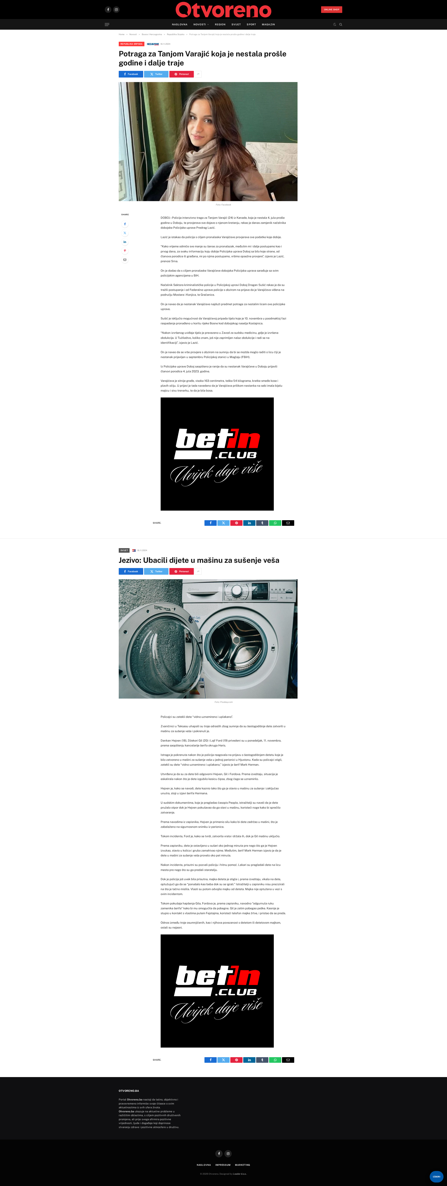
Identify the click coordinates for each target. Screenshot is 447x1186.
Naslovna (180, 24)
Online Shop (331, 9)
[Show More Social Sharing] (198, 74)
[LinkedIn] (124, 241)
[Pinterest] (124, 250)
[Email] (124, 259)
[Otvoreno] (224, 9)
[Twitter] (124, 232)
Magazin (268, 24)
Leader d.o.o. (240, 1174)
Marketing (242, 1165)
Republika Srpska (131, 44)
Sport (251, 24)
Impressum (223, 1165)
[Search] (340, 24)
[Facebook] (124, 223)
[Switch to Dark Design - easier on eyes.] (334, 24)
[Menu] (107, 24)
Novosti (199, 24)
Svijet (236, 24)
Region (220, 24)
